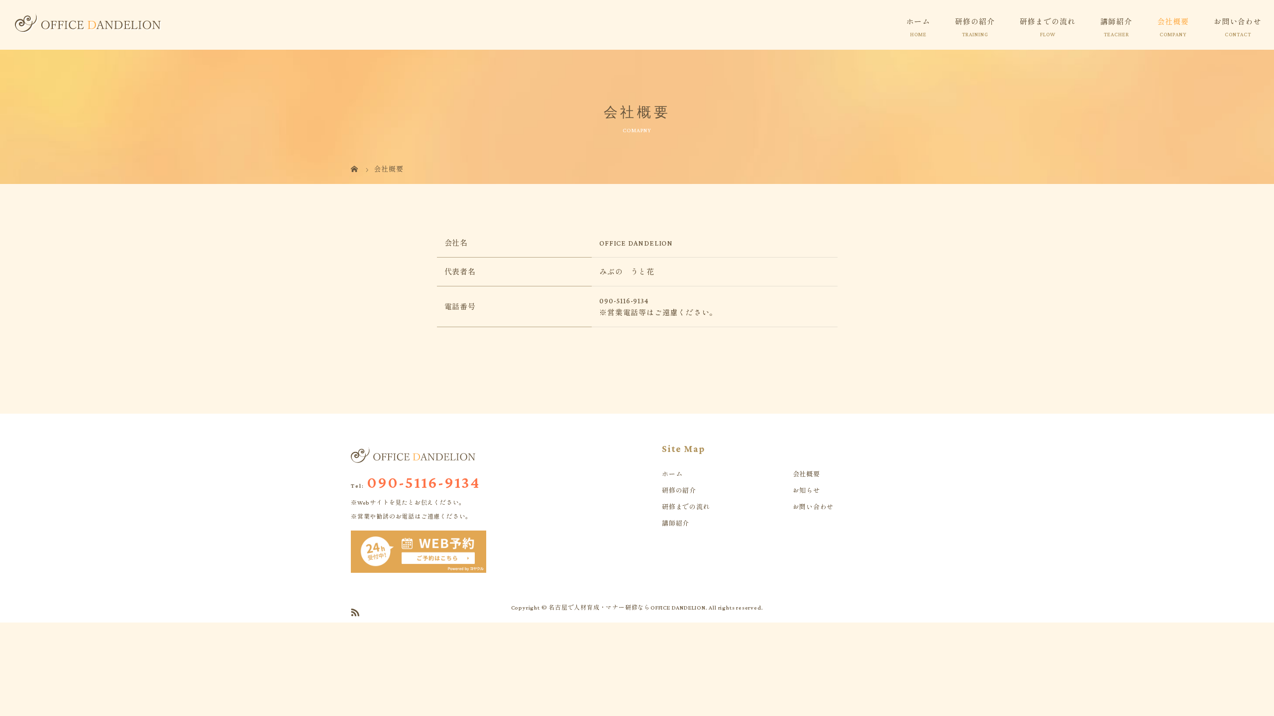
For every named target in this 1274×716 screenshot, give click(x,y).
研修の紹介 (975, 22)
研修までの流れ (1047, 22)
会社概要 (1173, 22)
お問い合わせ (1238, 22)
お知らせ (806, 490)
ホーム (918, 22)
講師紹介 (1116, 22)
